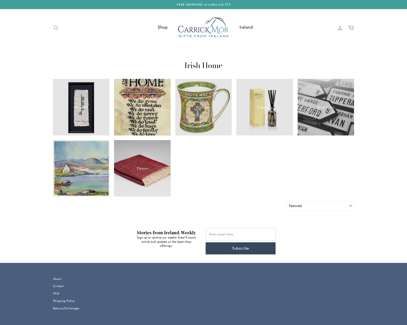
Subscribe (240, 248)
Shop (162, 27)
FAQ (56, 293)
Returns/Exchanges (66, 308)
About (57, 279)
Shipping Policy (64, 301)
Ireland (246, 27)
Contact (58, 286)
